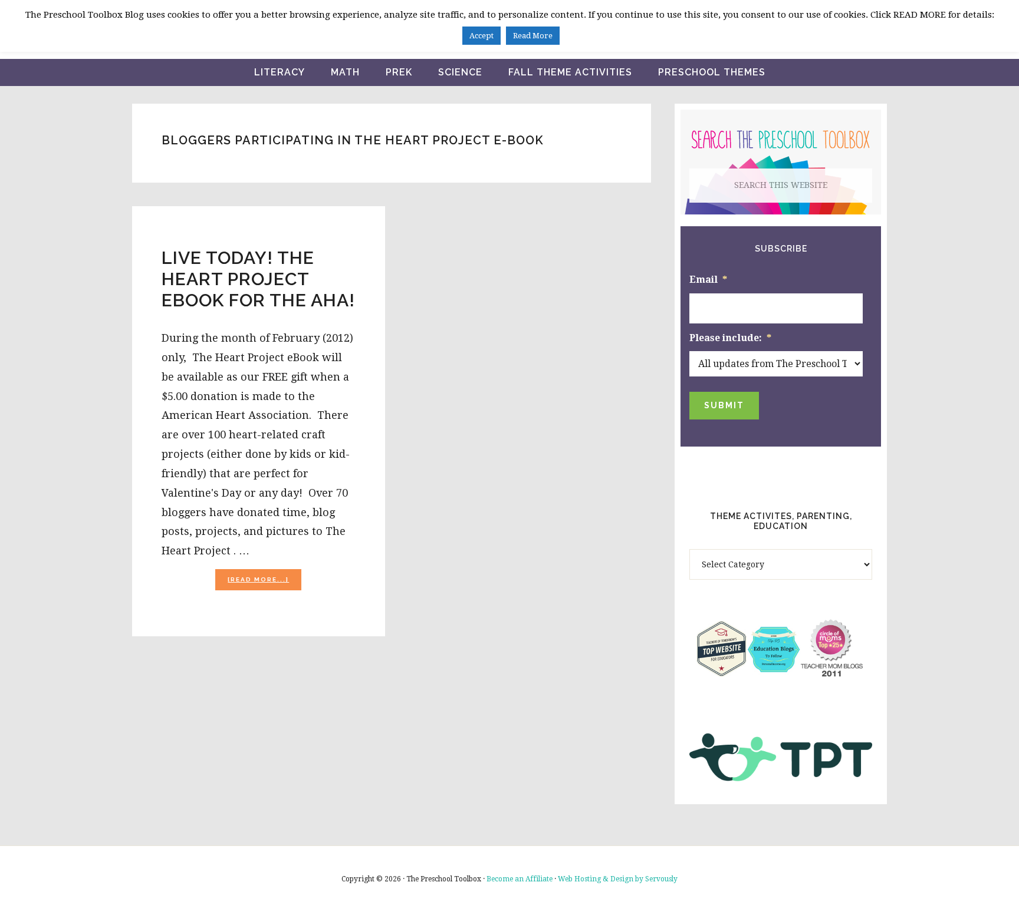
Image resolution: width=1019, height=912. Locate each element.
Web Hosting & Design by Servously (618, 879)
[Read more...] (264, 583)
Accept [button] (481, 35)
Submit (724, 405)
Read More (533, 35)
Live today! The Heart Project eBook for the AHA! (258, 278)
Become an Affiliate (520, 879)
